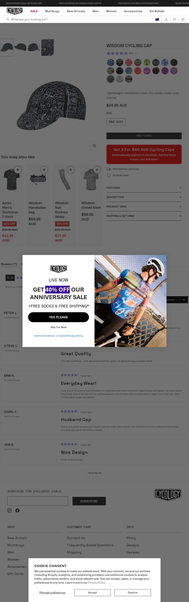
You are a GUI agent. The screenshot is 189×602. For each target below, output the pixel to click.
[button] (183, 19)
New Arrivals (76, 11)
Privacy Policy (96, 583)
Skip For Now (58, 326)
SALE (34, 11)
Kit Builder (157, 11)
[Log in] (166, 19)
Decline (133, 592)
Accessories (133, 11)
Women (111, 11)
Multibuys (52, 11)
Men (95, 11)
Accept (92, 592)
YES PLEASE (58, 317)
